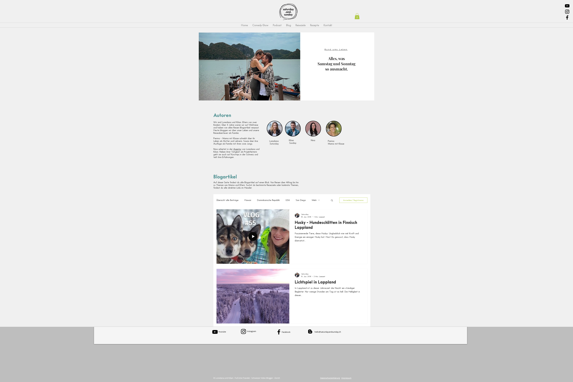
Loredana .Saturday (274, 142)
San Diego (301, 200)
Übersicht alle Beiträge (227, 200)
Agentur (237, 149)
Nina (313, 140)
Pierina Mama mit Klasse (336, 142)
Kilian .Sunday (292, 141)
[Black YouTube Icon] (567, 6)
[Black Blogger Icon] (310, 331)
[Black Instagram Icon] (567, 11)
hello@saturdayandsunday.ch (328, 331)
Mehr (314, 200)
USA (288, 200)
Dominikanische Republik (268, 200)
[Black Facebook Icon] (567, 17)
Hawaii (247, 200)
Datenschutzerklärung (330, 378)
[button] (357, 16)
